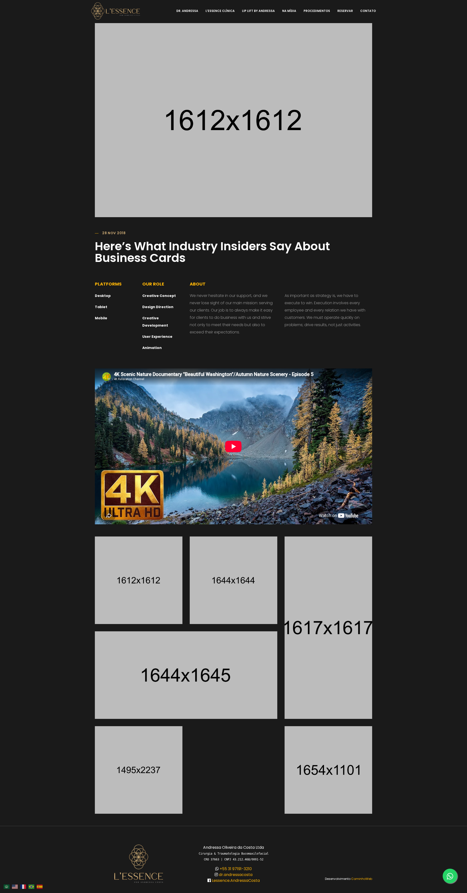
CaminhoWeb (361, 879)
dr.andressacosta (235, 874)
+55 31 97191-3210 (235, 869)
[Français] (24, 886)
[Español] (41, 886)
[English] (16, 886)
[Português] (32, 886)
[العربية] (8, 886)
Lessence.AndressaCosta (235, 880)
